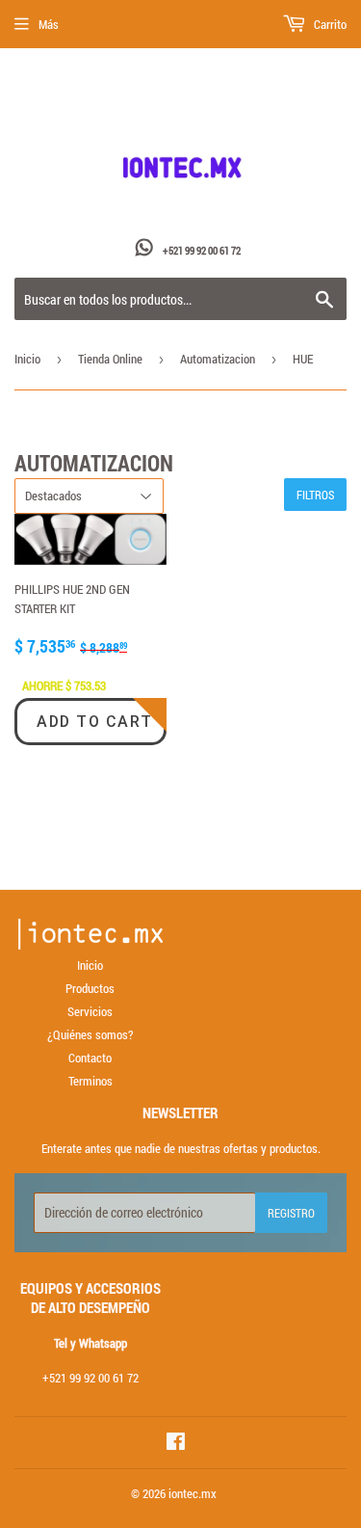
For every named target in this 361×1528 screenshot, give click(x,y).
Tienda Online (110, 358)
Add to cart (95, 721)
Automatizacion (217, 358)
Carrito (329, 24)
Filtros (315, 494)
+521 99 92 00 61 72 (202, 250)
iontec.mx (192, 1493)
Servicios (90, 1011)
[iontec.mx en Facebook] (176, 1444)
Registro (291, 1212)
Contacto (90, 1057)
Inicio (27, 358)
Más (49, 24)
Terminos (90, 1080)
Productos (90, 988)
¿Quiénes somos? (90, 1034)
